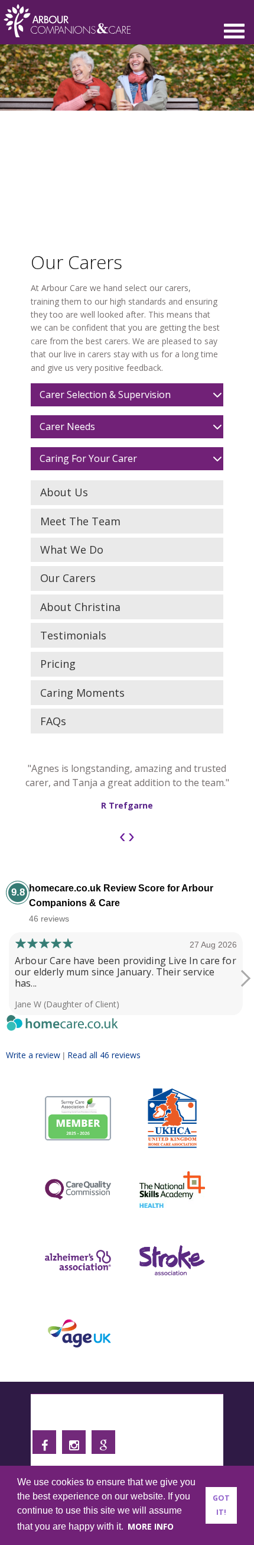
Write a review (33, 1055)
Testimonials (73, 635)
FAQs (53, 721)
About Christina (80, 607)
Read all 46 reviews (104, 1055)
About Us (64, 492)
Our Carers (68, 578)
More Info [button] (151, 1526)
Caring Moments (82, 693)
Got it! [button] (221, 1505)
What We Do (71, 549)
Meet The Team (80, 521)
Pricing (58, 664)
